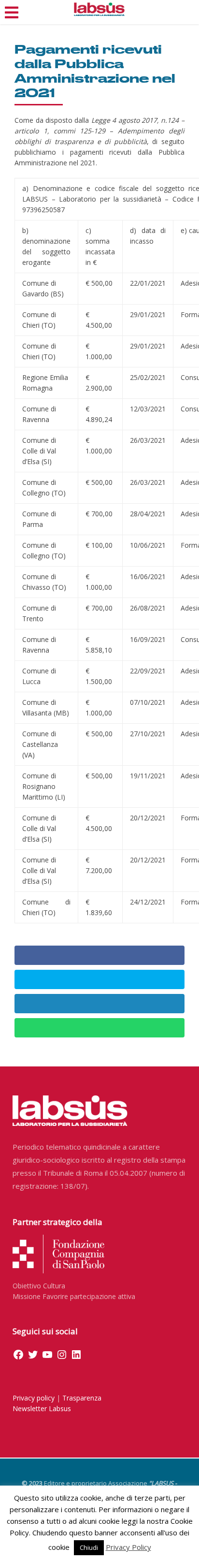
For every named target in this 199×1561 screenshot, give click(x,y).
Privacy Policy (128, 1547)
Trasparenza (81, 1397)
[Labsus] (99, 9)
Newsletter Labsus (42, 1408)
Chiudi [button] (89, 1547)
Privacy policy (34, 1397)
